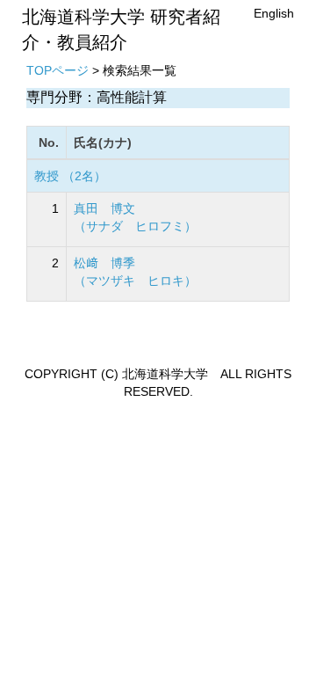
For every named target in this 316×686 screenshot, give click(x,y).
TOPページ (57, 70)
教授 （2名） (70, 176)
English (274, 13)
